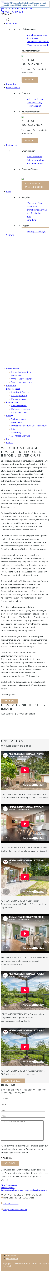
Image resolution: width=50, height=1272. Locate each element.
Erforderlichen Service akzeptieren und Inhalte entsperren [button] (24, 1190)
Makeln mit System (35, 99)
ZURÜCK (10, 701)
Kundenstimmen (34, 157)
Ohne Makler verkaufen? (38, 42)
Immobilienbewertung (37, 35)
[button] (7, 14)
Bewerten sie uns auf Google (34, 185)
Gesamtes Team (13, 1081)
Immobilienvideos (35, 163)
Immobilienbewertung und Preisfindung (29, 426)
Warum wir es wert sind (37, 45)
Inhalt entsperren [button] (7, 1187)
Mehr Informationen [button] (9, 1185)
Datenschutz (12, 1259)
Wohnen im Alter (34, 203)
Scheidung (31, 220)
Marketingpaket (34, 106)
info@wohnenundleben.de (15, 1210)
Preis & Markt (33, 38)
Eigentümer (11, 23)
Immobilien (11, 84)
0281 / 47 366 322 (10, 1204)
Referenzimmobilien (36, 160)
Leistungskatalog (34, 102)
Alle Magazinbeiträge (36, 231)
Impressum (11, 1255)
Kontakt (30, 79)
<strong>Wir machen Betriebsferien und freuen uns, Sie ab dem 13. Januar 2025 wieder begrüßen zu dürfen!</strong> (24, 4)
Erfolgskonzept (13, 87)
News (8, 191)
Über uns (10, 235)
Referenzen (11, 145)
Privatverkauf (33, 206)
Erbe (29, 216)
